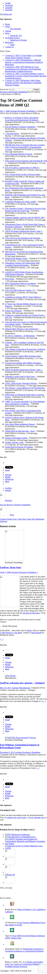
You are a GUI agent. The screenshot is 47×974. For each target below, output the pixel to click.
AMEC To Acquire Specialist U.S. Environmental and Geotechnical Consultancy (25, 402)
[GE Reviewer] (12, 918)
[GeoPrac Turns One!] (14, 560)
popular (8, 490)
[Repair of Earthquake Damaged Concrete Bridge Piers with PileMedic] (10, 864)
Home (7, 24)
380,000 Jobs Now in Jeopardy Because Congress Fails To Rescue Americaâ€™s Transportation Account (25, 147)
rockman (13, 111)
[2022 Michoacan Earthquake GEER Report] (17, 834)
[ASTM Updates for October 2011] (26, 848)
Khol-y (30, 630)
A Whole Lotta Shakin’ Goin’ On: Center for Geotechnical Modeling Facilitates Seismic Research (24, 964)
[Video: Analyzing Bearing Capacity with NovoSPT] (10, 856)
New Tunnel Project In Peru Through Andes (23, 174)
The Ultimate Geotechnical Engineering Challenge (25, 349)
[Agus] (12, 931)
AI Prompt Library (12, 38)
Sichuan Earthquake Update (16, 438)
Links (12, 45)
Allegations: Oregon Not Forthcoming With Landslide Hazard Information (22, 264)
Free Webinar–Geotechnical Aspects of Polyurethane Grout (19, 746)
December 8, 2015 (7, 752)
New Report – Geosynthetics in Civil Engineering (25, 388)
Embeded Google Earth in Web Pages (20, 376)
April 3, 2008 (5, 572)
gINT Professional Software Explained (20, 283)
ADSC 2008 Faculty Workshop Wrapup (21, 383)
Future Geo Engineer (13, 311)
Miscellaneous (24, 688)
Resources (9, 42)
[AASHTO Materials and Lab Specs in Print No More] (26, 844)
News (7, 33)
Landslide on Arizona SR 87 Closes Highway (23, 297)
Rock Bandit (36, 633)
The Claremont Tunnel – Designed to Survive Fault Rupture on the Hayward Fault (25, 209)
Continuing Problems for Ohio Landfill (20, 202)
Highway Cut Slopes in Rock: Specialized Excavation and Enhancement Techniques (22, 119)
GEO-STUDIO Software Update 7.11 (20, 290)
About (7, 26)
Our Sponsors (15, 29)
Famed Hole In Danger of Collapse (19, 447)
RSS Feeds (9, 279)
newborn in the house (31, 613)
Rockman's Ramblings (26, 111)
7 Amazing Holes (12, 133)
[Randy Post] (12, 905)
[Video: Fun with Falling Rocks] (10, 883)
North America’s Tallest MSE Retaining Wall (23, 356)
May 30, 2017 (5, 688)
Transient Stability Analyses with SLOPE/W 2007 (25, 218)
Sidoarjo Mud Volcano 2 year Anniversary (22, 329)
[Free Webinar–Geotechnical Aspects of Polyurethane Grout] (20, 738)
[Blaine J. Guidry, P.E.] (12, 958)
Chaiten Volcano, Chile (14, 442)
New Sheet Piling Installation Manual (20, 424)
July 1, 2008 (5, 111)
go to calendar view (37, 817)
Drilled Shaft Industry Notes (16, 258)
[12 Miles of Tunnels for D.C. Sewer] (20, 837)
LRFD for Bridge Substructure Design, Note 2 (23, 370)
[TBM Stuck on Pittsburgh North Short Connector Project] (7, 872)
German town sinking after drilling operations (23, 363)
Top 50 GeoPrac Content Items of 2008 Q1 (22, 168)
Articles (8, 31)
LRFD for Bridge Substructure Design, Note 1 (23, 231)
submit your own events (16, 817)
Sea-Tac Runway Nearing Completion (20, 127)
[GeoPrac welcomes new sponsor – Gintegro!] (10, 676)
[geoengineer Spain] (12, 944)
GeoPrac (8, 488)
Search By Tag (16, 35)
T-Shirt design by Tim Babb (11, 633)
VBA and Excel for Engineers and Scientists (23, 238)
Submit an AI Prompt (18, 40)
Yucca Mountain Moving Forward (19, 154)
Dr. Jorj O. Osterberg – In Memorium (20, 336)
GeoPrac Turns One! (10, 567)
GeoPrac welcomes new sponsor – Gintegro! (22, 683)
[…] (1, 639)
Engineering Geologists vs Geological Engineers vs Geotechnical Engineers (24, 950)
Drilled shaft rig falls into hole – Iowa (20, 431)
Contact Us (9, 47)
